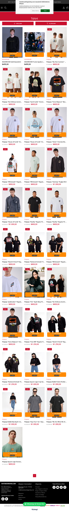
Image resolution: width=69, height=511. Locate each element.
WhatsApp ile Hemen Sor (35, 504)
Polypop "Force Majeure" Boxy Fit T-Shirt (56, 102)
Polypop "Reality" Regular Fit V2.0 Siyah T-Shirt (34, 222)
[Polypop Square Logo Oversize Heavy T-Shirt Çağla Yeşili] (12, 442)
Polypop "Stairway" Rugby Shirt (56, 182)
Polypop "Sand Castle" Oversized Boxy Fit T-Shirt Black (34, 102)
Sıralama (19, 23)
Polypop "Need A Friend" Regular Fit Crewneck (56, 342)
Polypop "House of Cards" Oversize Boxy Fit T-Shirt (12, 142)
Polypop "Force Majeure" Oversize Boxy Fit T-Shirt (12, 342)
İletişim (20, 499)
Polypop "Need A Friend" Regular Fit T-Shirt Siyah (12, 262)
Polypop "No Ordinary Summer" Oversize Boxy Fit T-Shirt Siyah (56, 302)
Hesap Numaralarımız (40, 496)
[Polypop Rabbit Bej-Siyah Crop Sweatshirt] (12, 402)
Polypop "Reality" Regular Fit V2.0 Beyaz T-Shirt (56, 222)
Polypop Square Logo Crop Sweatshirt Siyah (34, 382)
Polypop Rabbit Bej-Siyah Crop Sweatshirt (12, 422)
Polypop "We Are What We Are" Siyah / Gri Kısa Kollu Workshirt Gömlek (56, 422)
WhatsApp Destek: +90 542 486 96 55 (25, 487)
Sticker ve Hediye (39, 494)
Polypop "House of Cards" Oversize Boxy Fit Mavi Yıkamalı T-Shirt (34, 142)
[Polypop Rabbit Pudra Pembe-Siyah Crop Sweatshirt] (56, 362)
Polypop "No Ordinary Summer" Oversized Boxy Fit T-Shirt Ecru (12, 102)
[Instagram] (54, 487)
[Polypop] (56, 42)
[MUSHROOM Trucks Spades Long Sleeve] (34, 42)
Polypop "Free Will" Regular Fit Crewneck (34, 342)
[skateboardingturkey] (8, 483)
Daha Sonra (35, 10)
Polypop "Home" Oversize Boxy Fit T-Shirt (56, 142)
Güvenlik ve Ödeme (40, 492)
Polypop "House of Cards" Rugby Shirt (12, 222)
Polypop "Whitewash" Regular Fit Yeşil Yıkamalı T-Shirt (34, 182)
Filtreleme (52, 23)
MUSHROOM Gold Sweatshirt (11, 62)
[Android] (6, 498)
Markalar (20, 495)
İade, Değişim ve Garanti (41, 489)
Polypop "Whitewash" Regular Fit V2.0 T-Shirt (12, 182)
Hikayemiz (21, 493)
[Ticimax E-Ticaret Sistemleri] (34, 510)
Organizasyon (21, 497)
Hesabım (37, 487)
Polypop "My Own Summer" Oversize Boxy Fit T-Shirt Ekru (56, 62)
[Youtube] (57, 487)
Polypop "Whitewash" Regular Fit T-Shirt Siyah (56, 262)
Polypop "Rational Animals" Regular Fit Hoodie (12, 382)
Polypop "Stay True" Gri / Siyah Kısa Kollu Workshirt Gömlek (34, 422)
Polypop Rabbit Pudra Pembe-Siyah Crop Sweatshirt (56, 382)
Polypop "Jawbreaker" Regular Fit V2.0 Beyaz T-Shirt (12, 302)
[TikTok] (61, 487)
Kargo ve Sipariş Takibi (41, 490)
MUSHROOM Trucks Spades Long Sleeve (34, 62)
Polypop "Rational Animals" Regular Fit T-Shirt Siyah (34, 262)
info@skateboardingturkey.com (26, 490)
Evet (45, 10)
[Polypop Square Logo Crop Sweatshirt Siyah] (34, 362)
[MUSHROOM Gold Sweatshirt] (12, 42)
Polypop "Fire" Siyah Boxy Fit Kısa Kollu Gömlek (34, 302)
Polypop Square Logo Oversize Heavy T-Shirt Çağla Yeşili (12, 461)
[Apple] (2, 498)
